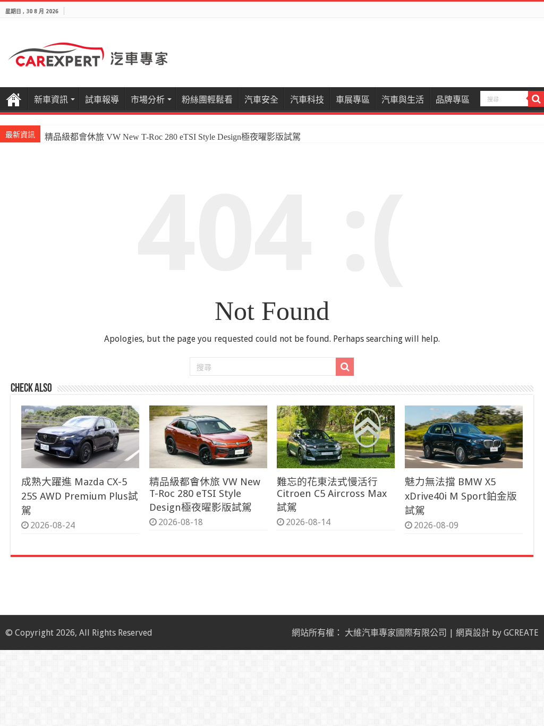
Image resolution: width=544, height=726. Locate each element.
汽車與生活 (402, 99)
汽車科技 (307, 99)
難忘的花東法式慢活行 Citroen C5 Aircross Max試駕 (332, 494)
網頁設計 (473, 633)
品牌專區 (453, 99)
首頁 (14, 98)
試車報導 (102, 99)
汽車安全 (261, 99)
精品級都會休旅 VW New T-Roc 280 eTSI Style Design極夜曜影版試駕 (173, 136)
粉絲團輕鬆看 (207, 99)
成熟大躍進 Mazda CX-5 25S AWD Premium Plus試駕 (79, 496)
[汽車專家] (87, 52)
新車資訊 (51, 99)
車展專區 (353, 99)
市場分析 (148, 99)
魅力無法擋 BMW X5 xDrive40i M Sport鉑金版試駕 (461, 496)
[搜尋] (536, 99)
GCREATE (521, 633)
